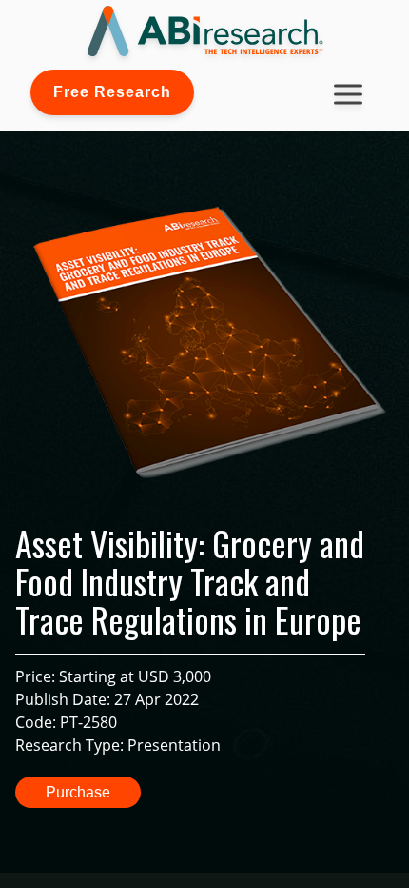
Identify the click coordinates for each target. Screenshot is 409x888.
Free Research (112, 92)
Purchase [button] (78, 792)
